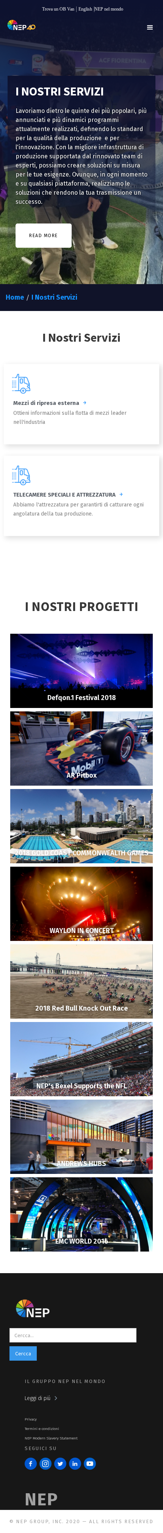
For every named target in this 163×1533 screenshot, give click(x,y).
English (85, 9)
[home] (19, 29)
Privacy (31, 1419)
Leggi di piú (37, 1398)
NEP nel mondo (108, 9)
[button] (150, 27)
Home (15, 297)
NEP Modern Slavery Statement (51, 1438)
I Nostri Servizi (54, 297)
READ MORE (43, 235)
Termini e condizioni (42, 1429)
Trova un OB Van (58, 9)
